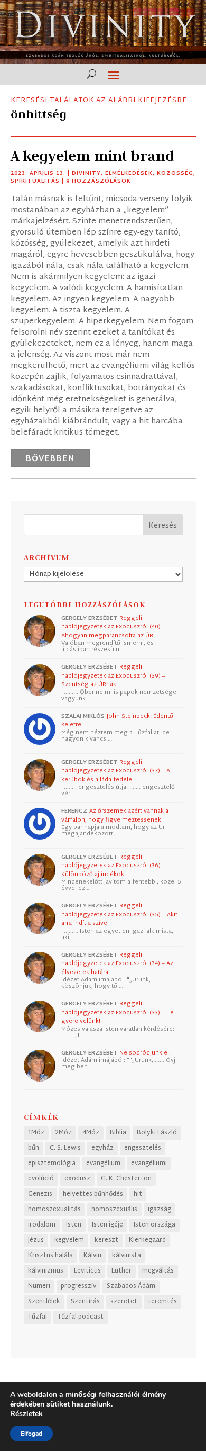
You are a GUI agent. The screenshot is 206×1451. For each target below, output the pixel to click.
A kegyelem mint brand (92, 156)
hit (138, 1194)
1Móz (36, 1133)
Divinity (86, 173)
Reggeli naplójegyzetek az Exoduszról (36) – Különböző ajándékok (113, 866)
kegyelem (69, 1240)
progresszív (78, 1286)
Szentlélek (44, 1302)
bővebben (50, 459)
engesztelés (142, 1148)
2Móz (63, 1133)
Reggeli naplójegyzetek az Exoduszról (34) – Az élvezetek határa (117, 964)
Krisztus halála (50, 1255)
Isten (73, 1225)
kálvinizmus (45, 1271)
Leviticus (87, 1271)
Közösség (175, 173)
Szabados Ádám (131, 1286)
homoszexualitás (54, 1209)
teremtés (162, 1302)
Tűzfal (37, 1317)
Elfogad (31, 1433)
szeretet (123, 1302)
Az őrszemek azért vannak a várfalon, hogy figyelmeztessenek (114, 815)
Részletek (26, 1414)
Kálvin (92, 1255)
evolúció (41, 1179)
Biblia (118, 1133)
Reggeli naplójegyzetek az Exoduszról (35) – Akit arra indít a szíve (119, 914)
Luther (121, 1271)
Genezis (40, 1194)
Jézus (36, 1240)
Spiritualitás (35, 181)
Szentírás (85, 1302)
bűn (33, 1148)
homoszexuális (114, 1209)
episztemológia (52, 1163)
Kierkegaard (147, 1240)
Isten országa (154, 1225)
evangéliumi (149, 1163)
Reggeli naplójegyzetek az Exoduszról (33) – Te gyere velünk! (117, 1012)
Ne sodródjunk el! (145, 1053)
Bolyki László (157, 1133)
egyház (102, 1148)
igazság (159, 1209)
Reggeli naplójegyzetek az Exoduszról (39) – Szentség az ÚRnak (113, 676)
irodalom (41, 1225)
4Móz (90, 1133)
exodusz (77, 1179)
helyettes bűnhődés (93, 1194)
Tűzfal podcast (81, 1317)
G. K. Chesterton (126, 1179)
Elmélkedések (129, 173)
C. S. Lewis (65, 1148)
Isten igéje (107, 1225)
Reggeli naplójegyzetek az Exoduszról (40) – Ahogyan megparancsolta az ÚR (113, 627)
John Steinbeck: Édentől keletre (118, 721)
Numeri (39, 1286)
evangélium (103, 1163)
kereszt (106, 1240)
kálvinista (126, 1255)
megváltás (158, 1271)
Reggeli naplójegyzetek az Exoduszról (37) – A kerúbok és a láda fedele (115, 771)
